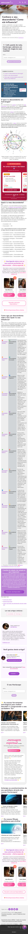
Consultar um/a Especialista (10, 780)
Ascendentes (10, 614)
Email (4, 54)
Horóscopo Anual (7, 599)
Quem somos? (18, 912)
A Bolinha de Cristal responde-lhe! (10, 835)
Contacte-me (22, 90)
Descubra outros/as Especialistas (14, 303)
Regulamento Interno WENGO (8, 919)
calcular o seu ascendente (15, 207)
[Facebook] (9, 909)
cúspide (14, 104)
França (16, 924)
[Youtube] (14, 909)
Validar (14, 695)
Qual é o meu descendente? (11, 75)
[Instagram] (12, 909)
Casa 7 (12, 112)
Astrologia (18, 614)
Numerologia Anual (7, 601)
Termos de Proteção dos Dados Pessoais (12, 921)
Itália (21, 924)
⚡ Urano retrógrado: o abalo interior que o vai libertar (9, 807)
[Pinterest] (17, 909)
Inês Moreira (20, 37)
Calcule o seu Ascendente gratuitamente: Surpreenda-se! (9, 723)
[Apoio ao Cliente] (23, 2)
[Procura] (20, 2)
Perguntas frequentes (6, 914)
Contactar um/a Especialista (13, 591)
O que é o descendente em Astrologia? (13, 73)
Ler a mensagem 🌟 (14, 750)
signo (14, 123)
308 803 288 (15, 194)
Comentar (13, 673)
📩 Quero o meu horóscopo (14, 61)
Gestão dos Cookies (21, 919)
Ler (2, 732)
